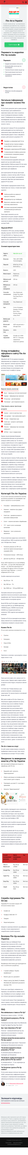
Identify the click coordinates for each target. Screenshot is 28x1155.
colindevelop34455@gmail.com (14, 1144)
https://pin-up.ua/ (17, 253)
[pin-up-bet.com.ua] (4, 2)
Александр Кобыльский (16, 1083)
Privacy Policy (8, 1142)
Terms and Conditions (17, 1142)
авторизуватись (5, 1103)
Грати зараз (13, 45)
